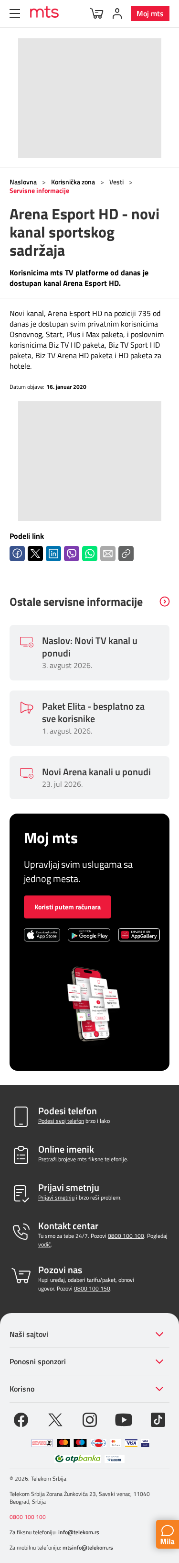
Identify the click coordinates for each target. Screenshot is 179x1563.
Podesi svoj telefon (61, 1120)
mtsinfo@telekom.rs (88, 1547)
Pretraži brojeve (57, 1159)
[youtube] (123, 1419)
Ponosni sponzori (38, 1361)
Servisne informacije (39, 190)
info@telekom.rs (78, 1532)
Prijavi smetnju (56, 1197)
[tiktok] (158, 1419)
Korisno (22, 1388)
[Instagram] (89, 1419)
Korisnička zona (73, 182)
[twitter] (55, 1419)
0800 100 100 (126, 1235)
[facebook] (21, 1419)
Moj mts (150, 13)
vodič (44, 1244)
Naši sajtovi (29, 1334)
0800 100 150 (92, 1288)
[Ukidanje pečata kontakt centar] (42, 1443)
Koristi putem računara (67, 907)
